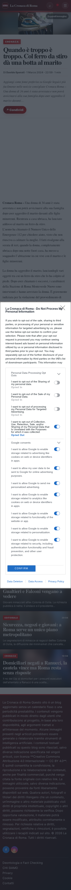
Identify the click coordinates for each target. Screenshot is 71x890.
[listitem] (35, 374)
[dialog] (35, 445)
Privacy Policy (56, 581)
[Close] (63, 309)
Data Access (35, 581)
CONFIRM (21, 568)
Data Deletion (15, 581)
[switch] (57, 382)
